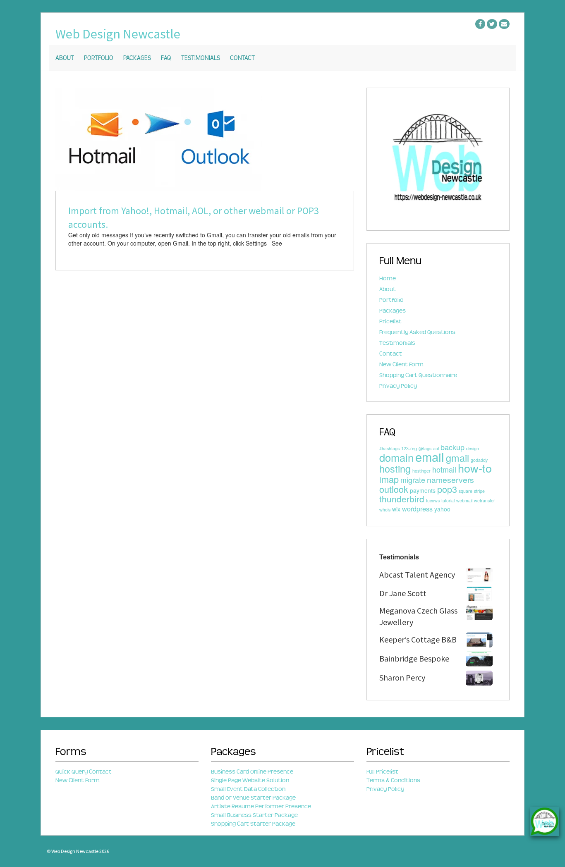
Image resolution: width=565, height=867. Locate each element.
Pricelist (390, 321)
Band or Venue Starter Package (253, 797)
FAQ (166, 58)
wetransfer (484, 500)
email (429, 456)
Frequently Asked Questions (417, 332)
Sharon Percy (402, 677)
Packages (137, 58)
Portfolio (98, 58)
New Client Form (401, 364)
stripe (479, 491)
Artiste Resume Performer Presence (261, 806)
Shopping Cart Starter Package (253, 823)
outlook (393, 488)
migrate (412, 479)
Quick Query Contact (83, 771)
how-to (475, 468)
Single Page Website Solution (250, 780)
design (472, 448)
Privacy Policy (398, 385)
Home (387, 278)
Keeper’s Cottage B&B (418, 639)
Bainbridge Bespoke (414, 658)
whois (384, 509)
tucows (433, 500)
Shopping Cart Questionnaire (418, 375)
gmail (457, 458)
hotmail (444, 469)
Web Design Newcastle (117, 34)
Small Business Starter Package (254, 815)
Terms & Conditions (393, 780)
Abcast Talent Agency (417, 574)
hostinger (421, 471)
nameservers (450, 479)
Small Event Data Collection (248, 789)
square (465, 491)
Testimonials (200, 58)
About (64, 58)
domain (396, 457)
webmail (464, 500)
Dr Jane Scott (402, 593)
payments (423, 490)
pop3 (447, 488)
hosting (395, 468)
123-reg (409, 448)
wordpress (417, 509)
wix (396, 509)
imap (389, 479)
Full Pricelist (382, 771)
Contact (242, 58)
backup (452, 447)
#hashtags (389, 448)
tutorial (448, 500)
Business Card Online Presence (252, 771)
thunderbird (401, 498)
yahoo (442, 509)
